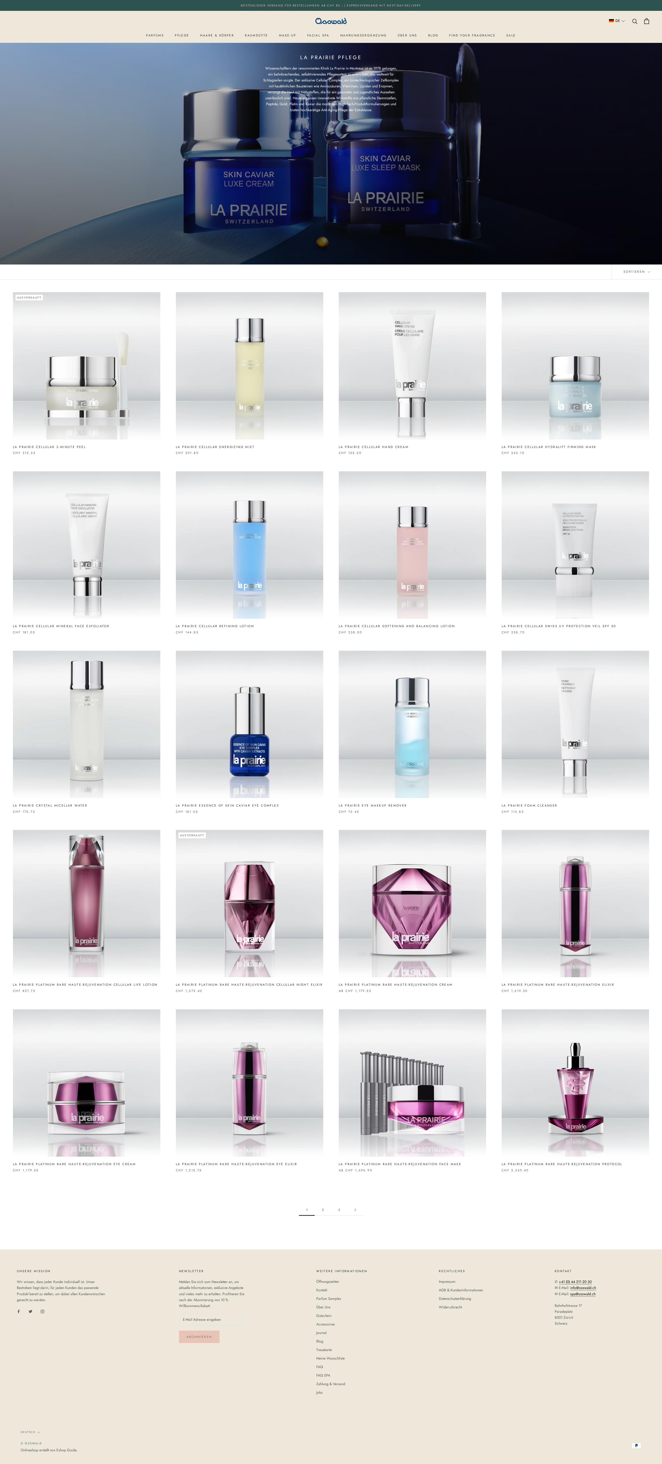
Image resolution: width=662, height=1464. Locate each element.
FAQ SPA (323, 1375)
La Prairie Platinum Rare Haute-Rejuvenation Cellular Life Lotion (85, 984)
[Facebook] (18, 1311)
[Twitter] (30, 1311)
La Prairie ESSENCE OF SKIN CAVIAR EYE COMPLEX (227, 805)
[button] (617, 21)
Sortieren (635, 271)
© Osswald (31, 1443)
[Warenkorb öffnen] (646, 21)
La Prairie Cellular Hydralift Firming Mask (549, 447)
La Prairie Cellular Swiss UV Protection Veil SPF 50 (559, 626)
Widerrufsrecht (450, 1307)
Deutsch (28, 1432)
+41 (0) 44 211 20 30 (575, 1281)
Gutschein (324, 1315)
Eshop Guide (66, 1450)
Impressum (447, 1281)
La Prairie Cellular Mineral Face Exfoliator (61, 626)
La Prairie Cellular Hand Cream (374, 447)
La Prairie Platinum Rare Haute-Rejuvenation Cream (396, 984)
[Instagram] (42, 1311)
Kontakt (321, 1290)
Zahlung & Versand (330, 1383)
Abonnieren (199, 1336)
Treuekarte (324, 1349)
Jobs (319, 1392)
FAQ (319, 1366)
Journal (321, 1332)
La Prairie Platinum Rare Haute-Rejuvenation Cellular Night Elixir (249, 984)
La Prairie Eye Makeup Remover (373, 805)
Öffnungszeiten (327, 1281)
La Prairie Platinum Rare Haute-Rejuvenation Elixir (558, 984)
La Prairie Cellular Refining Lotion (215, 626)
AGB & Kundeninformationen (461, 1290)
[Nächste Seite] (355, 1210)
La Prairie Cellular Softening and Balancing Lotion (397, 626)
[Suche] (635, 21)
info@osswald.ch (583, 1287)
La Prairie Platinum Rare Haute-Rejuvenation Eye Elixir (236, 1164)
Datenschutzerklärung (455, 1298)
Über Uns (323, 1307)
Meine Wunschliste (330, 1358)
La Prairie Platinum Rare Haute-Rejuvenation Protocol (562, 1164)
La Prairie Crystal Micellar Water (50, 805)
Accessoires (325, 1324)
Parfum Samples (328, 1298)
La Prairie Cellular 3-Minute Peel (49, 447)
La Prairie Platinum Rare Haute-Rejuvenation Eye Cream (74, 1164)
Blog (319, 1341)
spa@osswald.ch (583, 1293)
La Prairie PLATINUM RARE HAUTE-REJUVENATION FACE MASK (400, 1164)
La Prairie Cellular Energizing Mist (215, 447)
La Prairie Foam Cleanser (530, 805)
